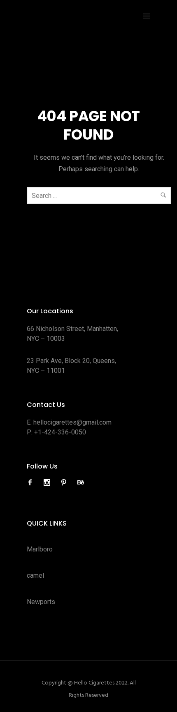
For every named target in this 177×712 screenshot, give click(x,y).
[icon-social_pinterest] (66, 482)
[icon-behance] (80, 482)
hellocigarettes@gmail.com (72, 422)
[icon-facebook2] (32, 482)
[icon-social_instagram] (49, 482)
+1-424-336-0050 (60, 432)
